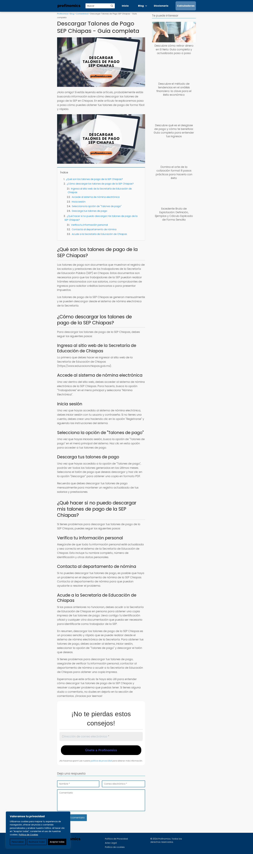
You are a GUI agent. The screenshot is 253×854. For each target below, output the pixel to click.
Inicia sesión (79, 201)
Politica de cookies (115, 847)
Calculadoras (185, 5)
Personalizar (18, 841)
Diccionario (161, 5)
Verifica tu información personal (89, 225)
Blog (141, 5)
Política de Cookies (28, 834)
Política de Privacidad (116, 838)
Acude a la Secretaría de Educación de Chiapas (99, 234)
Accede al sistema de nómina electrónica (95, 197)
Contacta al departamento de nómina (94, 229)
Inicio (125, 5)
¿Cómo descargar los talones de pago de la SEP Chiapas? (100, 183)
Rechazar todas (37, 841)
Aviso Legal (111, 842)
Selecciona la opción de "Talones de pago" (97, 206)
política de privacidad (101, 761)
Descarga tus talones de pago (89, 211)
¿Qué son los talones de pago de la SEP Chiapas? (94, 179)
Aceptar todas (57, 841)
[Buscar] (112, 5)
